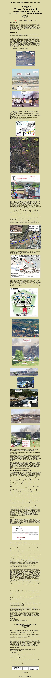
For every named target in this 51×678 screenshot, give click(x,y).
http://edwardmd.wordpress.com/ (29, 654)
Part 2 (20, 20)
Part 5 (35, 20)
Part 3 (25, 20)
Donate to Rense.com (17, 667)
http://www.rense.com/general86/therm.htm (30, 634)
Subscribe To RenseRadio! (33, 667)
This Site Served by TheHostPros (25, 676)
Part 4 (30, 20)
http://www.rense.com (25, 673)
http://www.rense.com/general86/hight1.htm (30, 630)
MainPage (25, 672)
